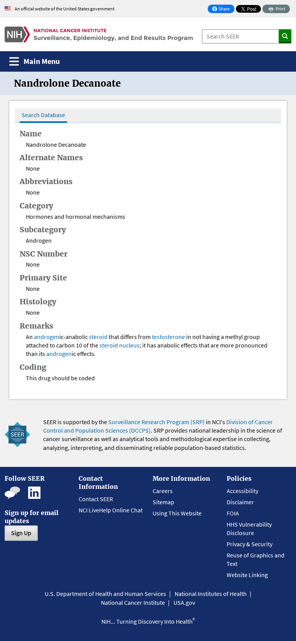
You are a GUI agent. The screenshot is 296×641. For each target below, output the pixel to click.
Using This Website (177, 513)
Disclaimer (240, 502)
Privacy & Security (249, 544)
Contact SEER (96, 499)
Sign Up (21, 533)
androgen (46, 337)
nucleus (129, 345)
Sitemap (163, 502)
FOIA (233, 513)
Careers (163, 491)
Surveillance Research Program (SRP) (156, 422)
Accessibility (242, 491)
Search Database (43, 115)
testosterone (168, 337)
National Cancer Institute (133, 602)
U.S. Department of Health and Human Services (105, 593)
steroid (98, 337)
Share (223, 9)
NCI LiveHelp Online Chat (111, 510)
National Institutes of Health (211, 593)
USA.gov (184, 602)
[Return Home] (99, 34)
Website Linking (247, 575)
